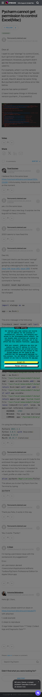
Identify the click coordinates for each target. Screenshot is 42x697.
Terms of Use (29, 352)
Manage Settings (21, 366)
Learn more (35, 342)
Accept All (21, 362)
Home (11, 3)
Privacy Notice (12, 352)
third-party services (26, 354)
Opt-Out (35, 358)
